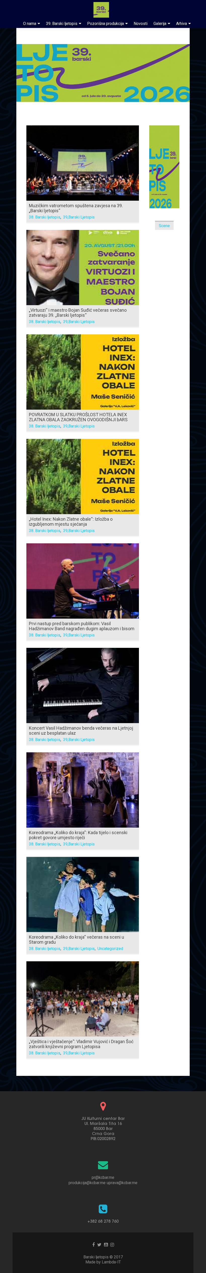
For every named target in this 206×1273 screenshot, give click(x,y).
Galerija (159, 23)
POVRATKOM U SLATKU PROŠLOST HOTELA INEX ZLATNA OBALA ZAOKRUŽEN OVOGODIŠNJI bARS (78, 417)
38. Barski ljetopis (44, 217)
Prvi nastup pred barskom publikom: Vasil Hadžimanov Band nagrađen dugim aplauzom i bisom (81, 626)
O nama (29, 23)
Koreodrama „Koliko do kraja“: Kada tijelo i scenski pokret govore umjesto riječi (78, 835)
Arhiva (181, 23)
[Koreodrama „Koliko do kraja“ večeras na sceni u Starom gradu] (82, 894)
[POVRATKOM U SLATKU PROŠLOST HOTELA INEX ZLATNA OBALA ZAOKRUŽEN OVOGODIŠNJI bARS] (82, 371)
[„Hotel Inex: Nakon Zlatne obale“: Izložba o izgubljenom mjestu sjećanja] (82, 476)
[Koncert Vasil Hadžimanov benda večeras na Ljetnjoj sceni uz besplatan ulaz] (82, 685)
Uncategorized (110, 948)
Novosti (140, 23)
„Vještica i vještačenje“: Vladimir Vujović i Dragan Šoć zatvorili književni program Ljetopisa (81, 1044)
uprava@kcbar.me (122, 1182)
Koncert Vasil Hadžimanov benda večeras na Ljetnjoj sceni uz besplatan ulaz (81, 730)
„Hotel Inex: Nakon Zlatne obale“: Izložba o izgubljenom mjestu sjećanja (71, 521)
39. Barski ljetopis (61, 23)
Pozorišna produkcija (105, 23)
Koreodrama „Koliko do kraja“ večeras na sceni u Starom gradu (76, 939)
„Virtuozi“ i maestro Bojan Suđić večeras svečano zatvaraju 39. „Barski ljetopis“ (78, 312)
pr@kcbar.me (103, 1177)
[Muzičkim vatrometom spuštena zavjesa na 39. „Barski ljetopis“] (82, 162)
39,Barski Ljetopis (79, 217)
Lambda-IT (111, 1262)
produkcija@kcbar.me (87, 1182)
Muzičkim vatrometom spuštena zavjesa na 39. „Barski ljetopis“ (76, 208)
